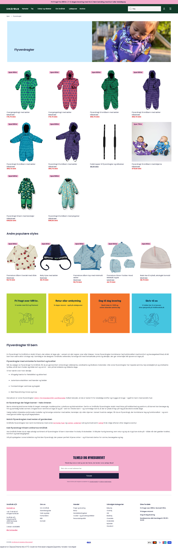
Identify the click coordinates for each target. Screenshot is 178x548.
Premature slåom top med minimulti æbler (88, 276)
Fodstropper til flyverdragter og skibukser (107, 164)
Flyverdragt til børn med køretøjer (20, 216)
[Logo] (13, 9)
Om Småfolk (44, 508)
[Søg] (130, 8)
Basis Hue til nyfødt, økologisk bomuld (155, 275)
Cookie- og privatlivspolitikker (83, 516)
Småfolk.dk (15, 542)
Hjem (8, 16)
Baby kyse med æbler (49, 275)
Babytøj (109, 508)
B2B (41, 518)
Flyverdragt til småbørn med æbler (104, 112)
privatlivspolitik (94, 481)
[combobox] (144, 8)
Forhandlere (44, 516)
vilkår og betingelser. (105, 481)
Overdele (110, 518)
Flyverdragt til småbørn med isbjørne (147, 164)
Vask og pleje (44, 513)
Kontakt (43, 521)
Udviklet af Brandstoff (26, 542)
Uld (108, 513)
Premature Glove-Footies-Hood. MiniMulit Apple (120, 276)
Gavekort (110, 526)
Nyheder (110, 523)
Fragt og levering (79, 508)
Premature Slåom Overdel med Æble (21, 275)
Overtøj (109, 511)
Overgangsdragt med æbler (18, 112)
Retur (75, 511)
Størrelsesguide (45, 511)
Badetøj (109, 516)
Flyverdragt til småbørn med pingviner (64, 216)
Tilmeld (89, 476)
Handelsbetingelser (80, 513)
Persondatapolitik (79, 518)
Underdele (110, 521)
